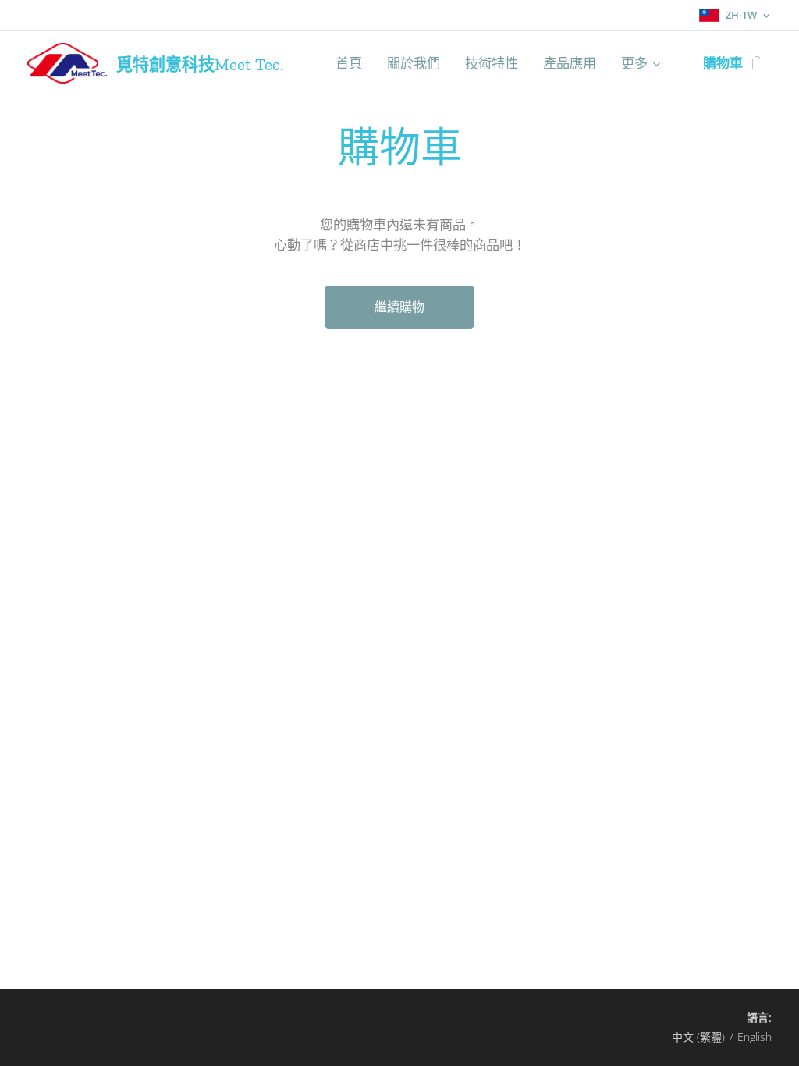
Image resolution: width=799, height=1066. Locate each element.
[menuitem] (353, 63)
